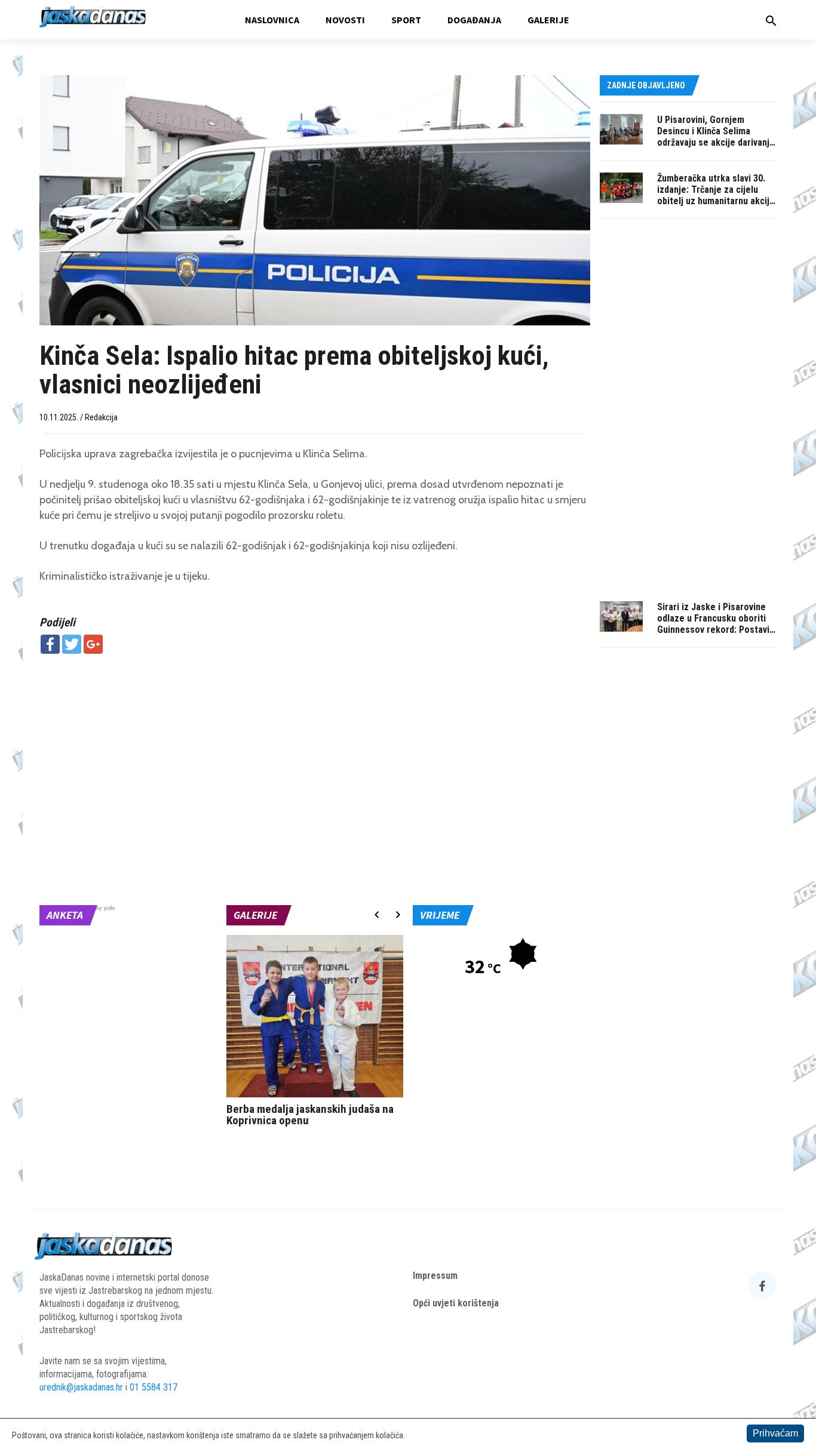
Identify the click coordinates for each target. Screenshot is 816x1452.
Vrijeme (439, 915)
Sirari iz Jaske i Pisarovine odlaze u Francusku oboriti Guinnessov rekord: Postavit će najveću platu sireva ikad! (715, 624)
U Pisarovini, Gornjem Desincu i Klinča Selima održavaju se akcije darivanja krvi (715, 136)
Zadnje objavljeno (646, 85)
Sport (406, 20)
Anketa (65, 915)
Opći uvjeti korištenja (456, 1303)
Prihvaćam (775, 1433)
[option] (315, 1034)
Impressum (435, 1275)
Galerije (548, 20)
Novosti (345, 20)
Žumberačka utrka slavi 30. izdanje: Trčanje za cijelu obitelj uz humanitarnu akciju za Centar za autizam (715, 195)
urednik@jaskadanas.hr (81, 1387)
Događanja (474, 20)
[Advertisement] (314, 749)
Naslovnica (272, 20)
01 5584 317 (153, 1387)
